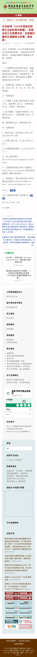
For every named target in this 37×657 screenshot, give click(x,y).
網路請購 (28, 471)
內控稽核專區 (24, 382)
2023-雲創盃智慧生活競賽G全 (15, 195)
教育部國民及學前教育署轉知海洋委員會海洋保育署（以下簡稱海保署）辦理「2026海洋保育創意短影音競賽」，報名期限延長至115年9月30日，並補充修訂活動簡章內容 (18, 544)
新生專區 (10, 318)
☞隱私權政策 (18, 644)
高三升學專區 (12, 369)
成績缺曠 (10, 353)
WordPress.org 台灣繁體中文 (18, 431)
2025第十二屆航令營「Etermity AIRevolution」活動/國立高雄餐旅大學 (18, 260)
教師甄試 (10, 340)
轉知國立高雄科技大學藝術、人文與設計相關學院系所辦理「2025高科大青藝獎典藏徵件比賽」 (18, 274)
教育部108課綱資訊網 (15, 380)
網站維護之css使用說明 (16, 481)
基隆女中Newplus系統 (16, 479)
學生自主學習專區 (14, 366)
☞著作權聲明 (11, 641)
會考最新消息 (12, 307)
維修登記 (24, 473)
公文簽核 (19, 471)
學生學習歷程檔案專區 (15, 356)
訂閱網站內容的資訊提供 (22, 426)
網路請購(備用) (13, 473)
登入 (8, 426)
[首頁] (4, 20)
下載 (12, 190)
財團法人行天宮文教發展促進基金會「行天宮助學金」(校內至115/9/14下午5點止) (18, 586)
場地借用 (10, 476)
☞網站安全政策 (24, 641)
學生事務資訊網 (13, 364)
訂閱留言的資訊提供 (15, 429)
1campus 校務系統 (14, 460)
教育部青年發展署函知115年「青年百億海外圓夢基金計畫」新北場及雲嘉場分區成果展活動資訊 (18, 567)
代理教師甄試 (12, 342)
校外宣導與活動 (30, 43)
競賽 (8, 207)
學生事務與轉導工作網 (15, 361)
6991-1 (5, 190)
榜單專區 (10, 329)
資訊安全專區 (12, 382)
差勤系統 (10, 471)
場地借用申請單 (22, 476)
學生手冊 (10, 358)
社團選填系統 (26, 364)
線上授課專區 (24, 369)
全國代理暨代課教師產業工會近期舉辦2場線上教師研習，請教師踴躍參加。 (18, 558)
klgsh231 (7, 43)
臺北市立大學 (12, 296)
